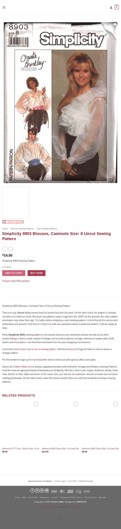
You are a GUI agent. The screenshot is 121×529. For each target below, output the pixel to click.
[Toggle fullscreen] (11, 511)
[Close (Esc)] (29, 511)
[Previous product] (10, 249)
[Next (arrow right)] (11, 524)
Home (5, 229)
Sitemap (102, 497)
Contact (54, 497)
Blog (24, 497)
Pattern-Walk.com (22, 366)
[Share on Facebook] (5, 288)
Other (70, 378)
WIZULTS (81, 502)
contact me (45, 324)
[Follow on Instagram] (37, 490)
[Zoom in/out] (3, 511)
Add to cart (13, 273)
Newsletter (41, 359)
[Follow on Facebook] (32, 490)
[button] (4, 7)
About (17, 497)
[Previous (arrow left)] (3, 524)
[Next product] (5, 249)
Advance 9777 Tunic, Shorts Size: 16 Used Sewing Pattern (29, 448)
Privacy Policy (90, 497)
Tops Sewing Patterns (47, 229)
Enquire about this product (16, 281)
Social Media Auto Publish (49, 507)
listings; (14, 338)
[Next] (112, 102)
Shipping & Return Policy (71, 497)
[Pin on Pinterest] (10, 288)
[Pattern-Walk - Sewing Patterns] (60, 7)
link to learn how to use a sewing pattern (35, 349)
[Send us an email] (42, 490)
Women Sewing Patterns (22, 229)
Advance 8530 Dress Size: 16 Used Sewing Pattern (66, 448)
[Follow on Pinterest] (47, 490)
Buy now (36, 273)
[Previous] (8, 102)
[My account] (111, 7)
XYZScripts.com (75, 507)
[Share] (20, 511)
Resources (71, 349)
